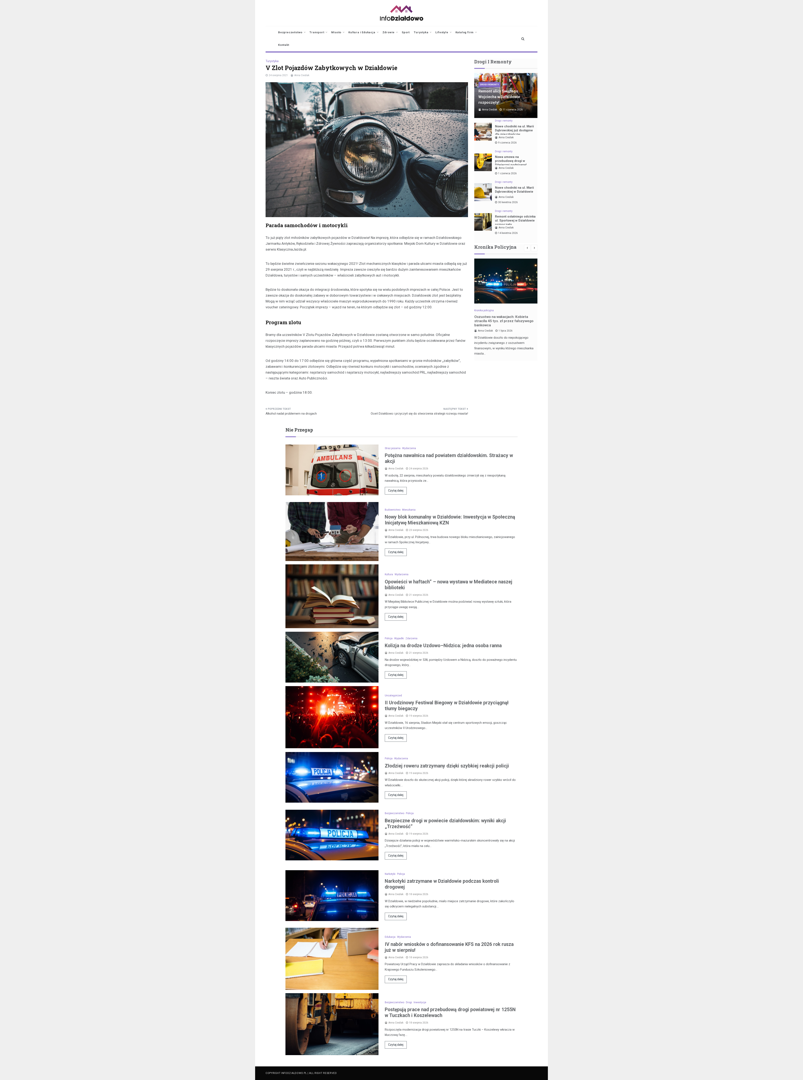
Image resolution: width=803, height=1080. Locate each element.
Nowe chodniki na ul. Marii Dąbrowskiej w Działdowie (514, 189)
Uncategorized (393, 695)
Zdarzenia (411, 638)
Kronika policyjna (484, 310)
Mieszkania (409, 509)
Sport (406, 32)
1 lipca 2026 (506, 330)
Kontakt (283, 44)
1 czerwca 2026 (507, 173)
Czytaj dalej (395, 490)
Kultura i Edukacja (361, 32)
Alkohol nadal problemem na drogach (291, 413)
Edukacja (390, 936)
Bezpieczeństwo (290, 32)
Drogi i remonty (489, 84)
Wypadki (399, 638)
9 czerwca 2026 (507, 142)
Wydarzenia (409, 448)
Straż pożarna (392, 448)
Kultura (389, 574)
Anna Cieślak (301, 75)
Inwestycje (420, 1002)
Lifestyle (441, 32)
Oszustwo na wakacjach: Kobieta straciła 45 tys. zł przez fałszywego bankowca (503, 321)
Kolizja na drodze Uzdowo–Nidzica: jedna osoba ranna (443, 645)
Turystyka (421, 32)
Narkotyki (390, 873)
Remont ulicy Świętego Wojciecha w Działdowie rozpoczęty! (499, 97)
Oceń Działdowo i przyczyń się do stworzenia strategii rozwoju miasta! (419, 413)
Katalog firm (464, 32)
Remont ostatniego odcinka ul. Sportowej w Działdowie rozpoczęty (515, 220)
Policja (389, 638)
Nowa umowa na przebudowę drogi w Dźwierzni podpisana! (511, 161)
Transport (316, 32)
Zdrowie (388, 32)
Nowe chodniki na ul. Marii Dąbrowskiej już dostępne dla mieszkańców (514, 130)
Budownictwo (392, 509)
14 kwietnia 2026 (508, 233)
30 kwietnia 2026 (508, 202)
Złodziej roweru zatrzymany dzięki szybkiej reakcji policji (447, 766)
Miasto (336, 32)
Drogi (409, 1002)
